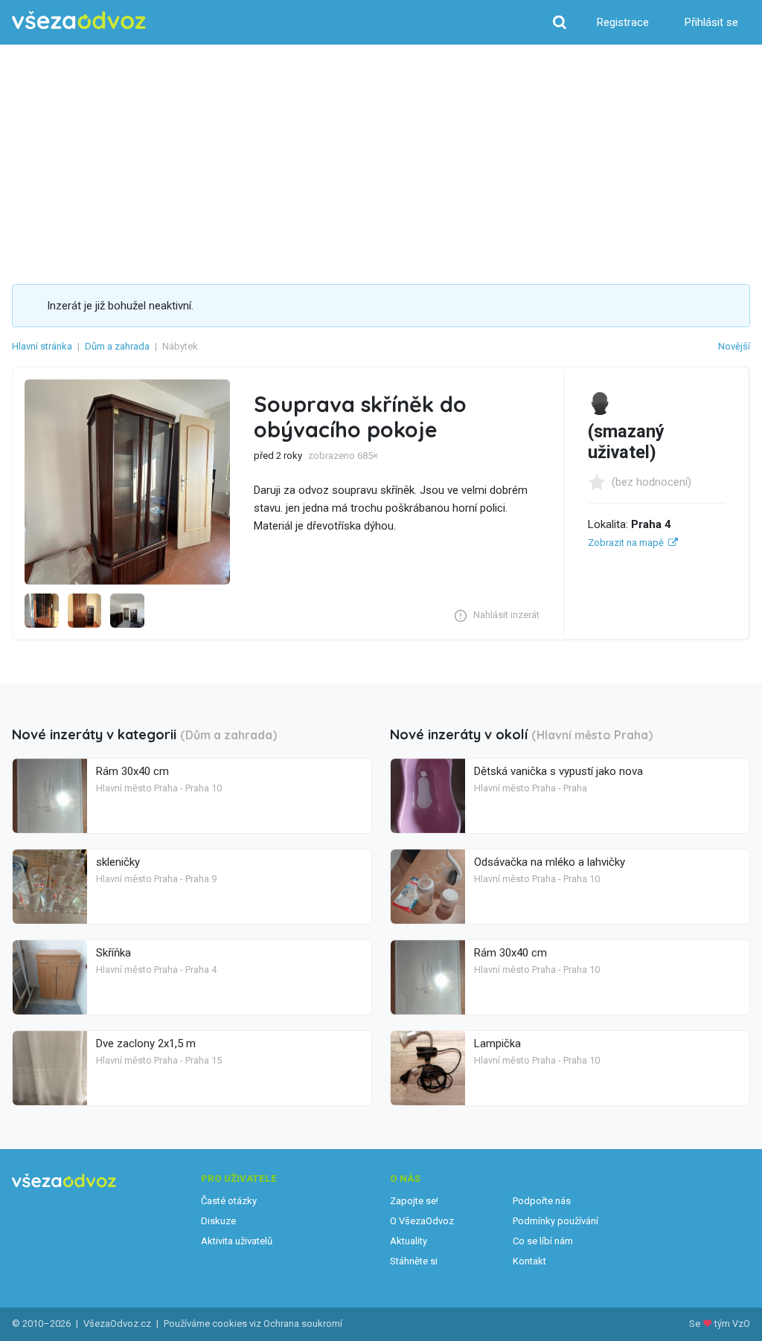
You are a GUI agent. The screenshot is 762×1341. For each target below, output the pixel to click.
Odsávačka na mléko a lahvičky (549, 862)
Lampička (497, 1043)
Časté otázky (229, 1200)
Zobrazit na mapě (626, 542)
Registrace (623, 22)
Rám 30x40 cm (132, 771)
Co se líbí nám (543, 1241)
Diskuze (218, 1220)
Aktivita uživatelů (236, 1241)
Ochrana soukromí (302, 1323)
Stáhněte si (414, 1261)
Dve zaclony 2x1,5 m (146, 1043)
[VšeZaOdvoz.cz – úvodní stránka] (79, 20)
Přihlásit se (711, 22)
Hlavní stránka (42, 346)
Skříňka (113, 952)
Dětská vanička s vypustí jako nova (558, 771)
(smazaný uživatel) (626, 442)
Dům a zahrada (117, 346)
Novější (734, 346)
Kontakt (529, 1261)
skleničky (118, 862)
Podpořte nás (542, 1200)
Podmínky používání (555, 1220)
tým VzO (732, 1323)
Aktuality (408, 1241)
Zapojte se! (414, 1200)
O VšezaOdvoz (422, 1220)
